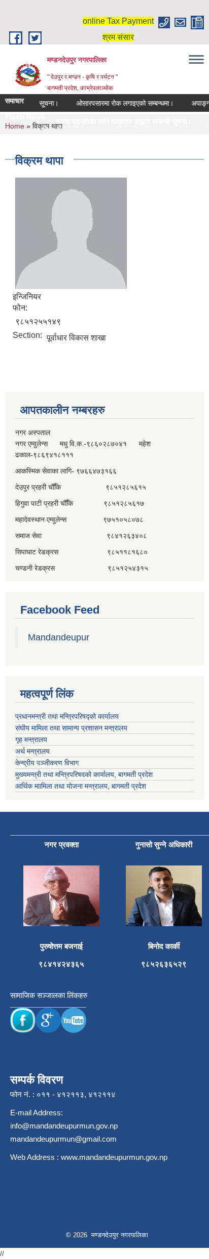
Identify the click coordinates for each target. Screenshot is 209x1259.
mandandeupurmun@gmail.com (63, 1139)
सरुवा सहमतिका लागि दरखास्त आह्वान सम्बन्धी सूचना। (112, 121)
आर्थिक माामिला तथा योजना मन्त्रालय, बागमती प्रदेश (80, 786)
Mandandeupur (58, 637)
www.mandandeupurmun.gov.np (114, 1157)
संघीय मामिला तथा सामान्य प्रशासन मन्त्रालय (71, 728)
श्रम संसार (118, 37)
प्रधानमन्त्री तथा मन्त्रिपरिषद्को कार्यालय (67, 716)
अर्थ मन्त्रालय (32, 751)
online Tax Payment (118, 21)
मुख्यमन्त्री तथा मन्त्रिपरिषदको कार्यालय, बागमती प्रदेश (84, 774)
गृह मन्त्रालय (31, 739)
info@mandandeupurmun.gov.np (64, 1125)
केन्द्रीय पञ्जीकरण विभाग (47, 763)
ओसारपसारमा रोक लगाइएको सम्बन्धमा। (119, 103)
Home (14, 126)
